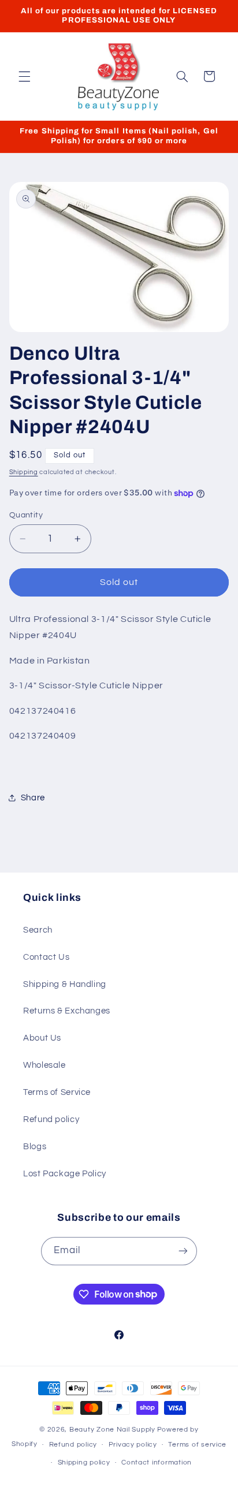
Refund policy (51, 1119)
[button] (24, 76)
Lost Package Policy (64, 1173)
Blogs (34, 1146)
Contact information (156, 1462)
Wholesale (44, 1065)
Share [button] (33, 797)
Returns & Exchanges (66, 1011)
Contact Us (46, 957)
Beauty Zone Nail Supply (112, 1429)
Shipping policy (84, 1462)
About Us (42, 1038)
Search (38, 930)
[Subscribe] (183, 1251)
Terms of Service (57, 1092)
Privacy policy (133, 1444)
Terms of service (197, 1444)
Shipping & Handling (64, 984)
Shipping (23, 472)
